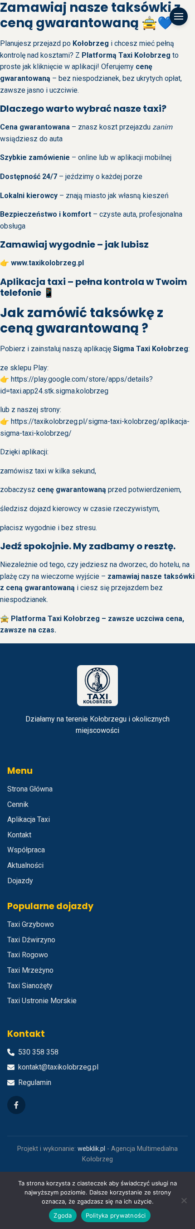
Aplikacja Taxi (28, 819)
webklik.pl (91, 1149)
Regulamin (34, 1082)
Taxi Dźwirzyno (31, 939)
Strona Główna (30, 789)
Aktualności (25, 865)
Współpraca (26, 850)
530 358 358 (38, 1052)
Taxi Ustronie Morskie (42, 1000)
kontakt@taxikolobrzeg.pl (58, 1067)
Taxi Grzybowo (30, 924)
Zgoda (63, 1215)
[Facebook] (16, 1105)
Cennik (18, 804)
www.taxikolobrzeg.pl (47, 263)
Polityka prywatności (116, 1215)
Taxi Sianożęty (30, 985)
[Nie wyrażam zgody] (183, 1200)
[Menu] (179, 16)
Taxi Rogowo (27, 954)
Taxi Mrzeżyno (30, 970)
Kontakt (19, 835)
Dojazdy (20, 880)
